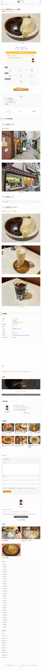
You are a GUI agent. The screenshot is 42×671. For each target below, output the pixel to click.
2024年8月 (5, 566)
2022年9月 (5, 622)
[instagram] (19, 410)
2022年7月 (5, 627)
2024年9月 (5, 564)
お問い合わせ (35, 665)
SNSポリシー (30, 665)
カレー (4, 11)
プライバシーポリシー (15, 665)
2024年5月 (5, 574)
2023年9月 (5, 593)
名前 (4, 476)
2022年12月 (5, 615)
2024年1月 (5, 583)
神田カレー (5, 647)
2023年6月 (5, 600)
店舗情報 (6, 104)
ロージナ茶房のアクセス (11, 99)
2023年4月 (5, 605)
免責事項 (9, 665)
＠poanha (14, 337)
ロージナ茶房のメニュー (11, 101)
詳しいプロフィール (21, 516)
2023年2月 (5, 610)
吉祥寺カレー (5, 638)
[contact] (24, 519)
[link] (14, 410)
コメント (5, 462)
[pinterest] (23, 410)
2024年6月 (5, 571)
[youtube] (25, 410)
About (6, 665)
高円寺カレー (5, 657)
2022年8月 (5, 624)
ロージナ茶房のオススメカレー (12, 102)
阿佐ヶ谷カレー (6, 652)
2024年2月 (5, 581)
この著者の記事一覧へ (26, 412)
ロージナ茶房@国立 (8, 98)
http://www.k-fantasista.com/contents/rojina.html (21, 335)
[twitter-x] (18, 410)
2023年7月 (5, 598)
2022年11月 (5, 617)
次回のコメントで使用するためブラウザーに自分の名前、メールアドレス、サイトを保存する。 (19, 488)
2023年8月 (5, 595)
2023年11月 (5, 588)
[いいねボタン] (2, 366)
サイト (4, 484)
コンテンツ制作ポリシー (23, 665)
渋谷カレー (5, 645)
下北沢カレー (5, 635)
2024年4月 (5, 576)
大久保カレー (5, 640)
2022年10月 (5, 619)
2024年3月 (5, 578)
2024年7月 (5, 569)
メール (4, 480)
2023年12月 (5, 586)
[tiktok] (21, 410)
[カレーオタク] (21, 2)
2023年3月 (5, 607)
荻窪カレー (5, 650)
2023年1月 (5, 612)
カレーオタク (7, 411)
